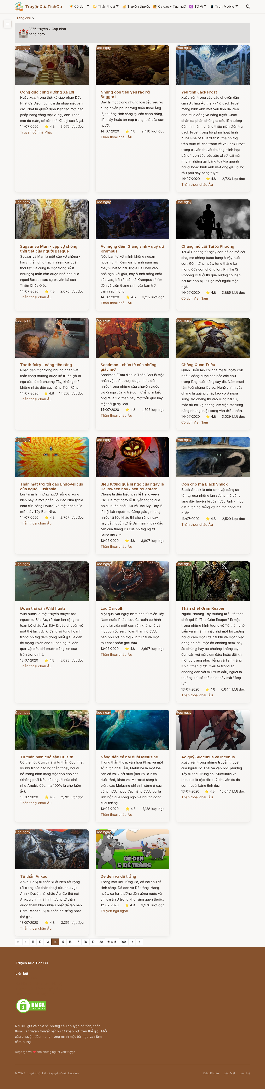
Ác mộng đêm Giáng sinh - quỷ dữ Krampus (132, 248)
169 (123, 941)
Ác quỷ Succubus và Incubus (208, 757)
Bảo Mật (229, 1073)
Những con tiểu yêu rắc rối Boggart (125, 94)
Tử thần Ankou (33, 876)
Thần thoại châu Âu (116, 137)
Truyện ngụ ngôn (114, 911)
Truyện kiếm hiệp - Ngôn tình (39, 989)
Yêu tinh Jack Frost (199, 92)
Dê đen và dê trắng (118, 876)
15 (62, 941)
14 (55, 941)
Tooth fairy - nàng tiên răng (46, 364)
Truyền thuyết (136, 6)
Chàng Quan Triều (198, 364)
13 (47, 941)
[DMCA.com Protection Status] (31, 1012)
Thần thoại (104, 6)
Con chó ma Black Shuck (204, 484)
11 (33, 941)
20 (101, 941)
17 (77, 941)
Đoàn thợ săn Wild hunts (43, 608)
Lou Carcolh (112, 608)
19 (93, 941)
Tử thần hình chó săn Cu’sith (46, 757)
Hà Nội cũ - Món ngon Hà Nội (39, 983)
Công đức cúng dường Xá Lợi (47, 92)
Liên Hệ (245, 1073)
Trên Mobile (222, 6)
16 (70, 941)
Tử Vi (196, 6)
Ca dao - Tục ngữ (169, 6)
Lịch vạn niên (26, 978)
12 (40, 941)
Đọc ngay (22, 48)
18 (85, 941)
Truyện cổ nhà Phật (36, 132)
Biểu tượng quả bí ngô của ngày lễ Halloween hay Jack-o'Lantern (132, 486)
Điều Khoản (211, 1073)
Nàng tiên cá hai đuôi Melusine (129, 757)
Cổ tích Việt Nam (194, 298)
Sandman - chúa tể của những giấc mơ (129, 367)
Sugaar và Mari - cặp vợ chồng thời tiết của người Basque (48, 248)
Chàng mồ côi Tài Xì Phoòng (207, 246)
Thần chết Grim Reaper (203, 608)
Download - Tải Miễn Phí (35, 994)
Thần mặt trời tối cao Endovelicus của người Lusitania (51, 486)
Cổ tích (77, 6)
